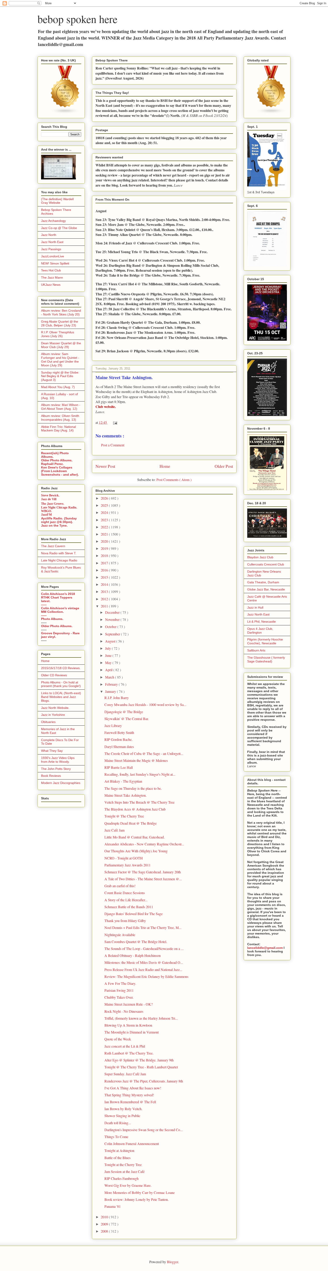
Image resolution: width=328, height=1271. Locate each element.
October (111, 626)
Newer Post (105, 466)
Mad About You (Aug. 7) (58, 387)
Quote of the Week (117, 1039)
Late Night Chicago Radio (59, 560)
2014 (105, 584)
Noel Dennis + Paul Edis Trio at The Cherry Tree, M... (142, 927)
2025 (105, 505)
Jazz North (48, 235)
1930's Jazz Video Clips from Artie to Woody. (58, 759)
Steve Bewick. (50, 495)
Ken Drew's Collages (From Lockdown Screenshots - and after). (60, 471)
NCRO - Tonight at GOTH (123, 858)
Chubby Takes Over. (118, 997)
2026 (105, 498)
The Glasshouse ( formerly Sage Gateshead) (266, 659)
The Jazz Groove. (52, 503)
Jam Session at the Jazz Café (124, 1171)
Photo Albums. (52, 619)
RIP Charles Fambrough (121, 1178)
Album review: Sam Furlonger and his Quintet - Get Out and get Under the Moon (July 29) (60, 359)
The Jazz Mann (52, 277)
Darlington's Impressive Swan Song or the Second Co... (143, 1129)
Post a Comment (112, 445)
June (108, 655)
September (113, 634)
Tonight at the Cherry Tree (123, 1164)
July (108, 648)
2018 (105, 555)
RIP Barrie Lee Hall (118, 767)
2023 (105, 519)
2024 (105, 512)
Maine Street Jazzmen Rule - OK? (128, 1004)
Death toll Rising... (117, 1122)
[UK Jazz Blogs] (65, 113)
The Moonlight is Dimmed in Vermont (131, 1032)
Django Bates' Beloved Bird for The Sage (133, 913)
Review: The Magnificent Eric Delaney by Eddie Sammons (146, 976)
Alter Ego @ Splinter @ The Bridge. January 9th (139, 1060)
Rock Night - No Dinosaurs (123, 1011)
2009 (105, 1224)
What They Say (52, 750)
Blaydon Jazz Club (260, 557)
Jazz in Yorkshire (53, 714)
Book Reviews (51, 775)
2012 (105, 599)
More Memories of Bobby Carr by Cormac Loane (139, 1192)
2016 (105, 570)
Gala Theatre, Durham (263, 582)
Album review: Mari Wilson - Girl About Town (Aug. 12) (60, 406)
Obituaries (48, 722)
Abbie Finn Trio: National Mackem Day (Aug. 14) (58, 428)
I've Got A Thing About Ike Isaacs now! (132, 1088)
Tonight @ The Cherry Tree (124, 816)
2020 (105, 541)
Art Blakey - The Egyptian (123, 781)
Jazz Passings (51, 249)
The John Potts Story (56, 769)
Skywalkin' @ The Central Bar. (126, 718)
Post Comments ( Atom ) (173, 479)
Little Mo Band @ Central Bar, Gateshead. (134, 837)
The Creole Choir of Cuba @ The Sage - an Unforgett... (143, 753)
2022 (105, 527)
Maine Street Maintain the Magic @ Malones (136, 760)
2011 (105, 606)
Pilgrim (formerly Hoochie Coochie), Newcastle (265, 641)
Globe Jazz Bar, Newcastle (266, 589)
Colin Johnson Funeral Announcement (131, 1143)
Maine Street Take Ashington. (125, 795)
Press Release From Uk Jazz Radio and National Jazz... (143, 969)
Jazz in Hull (255, 607)
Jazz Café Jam (114, 830)
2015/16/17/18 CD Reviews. (61, 668)
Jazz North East (52, 242)
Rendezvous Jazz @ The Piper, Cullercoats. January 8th (143, 1081)
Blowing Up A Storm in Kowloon (128, 1025)
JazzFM (46, 514)
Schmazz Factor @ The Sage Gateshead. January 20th (142, 872)
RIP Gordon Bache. (118, 739)
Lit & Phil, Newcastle (261, 621)
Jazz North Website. (55, 708)
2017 (105, 563)
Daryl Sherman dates (119, 746)
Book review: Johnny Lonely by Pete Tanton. (136, 1199)
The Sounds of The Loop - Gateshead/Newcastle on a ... (144, 948)
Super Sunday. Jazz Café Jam (125, 1073)
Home (165, 466)
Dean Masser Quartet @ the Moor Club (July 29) (61, 345)
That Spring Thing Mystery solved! (129, 1094)
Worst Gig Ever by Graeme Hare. (128, 1185)
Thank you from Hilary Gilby (125, 920)
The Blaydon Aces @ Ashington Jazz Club (135, 809)
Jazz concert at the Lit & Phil (124, 1046)
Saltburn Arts (256, 650)
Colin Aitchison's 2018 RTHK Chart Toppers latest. (58, 597)
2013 (105, 591)
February (112, 684)
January (111, 691)
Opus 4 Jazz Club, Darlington (260, 630)
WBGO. (46, 511)
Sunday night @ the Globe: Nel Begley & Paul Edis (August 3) (60, 376)
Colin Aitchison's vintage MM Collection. (60, 609)
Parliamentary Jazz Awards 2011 (127, 865)
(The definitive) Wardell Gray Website (57, 201)
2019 (105, 548)
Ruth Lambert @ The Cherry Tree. (129, 1053)
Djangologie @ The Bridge (123, 711)
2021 (105, 534)
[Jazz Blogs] (271, 113)
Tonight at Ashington (119, 1150)
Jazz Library (113, 725)
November (112, 619)
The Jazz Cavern (53, 546)
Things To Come (116, 1136)
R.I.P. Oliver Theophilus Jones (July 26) (57, 334)
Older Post (224, 466)
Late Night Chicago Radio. (59, 507)
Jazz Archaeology (53, 221)
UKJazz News (50, 284)
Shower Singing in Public (122, 1115)
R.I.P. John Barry (116, 697)
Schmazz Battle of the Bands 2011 (128, 906)
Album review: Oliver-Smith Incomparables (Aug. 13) (60, 417)
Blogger (172, 1261)
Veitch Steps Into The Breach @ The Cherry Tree (139, 802)
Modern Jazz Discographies (60, 783)
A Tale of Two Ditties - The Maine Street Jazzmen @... (143, 878)
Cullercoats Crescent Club (265, 564)
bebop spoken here (77, 19)
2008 (105, 1231)
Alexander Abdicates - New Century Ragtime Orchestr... (144, 844)
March (110, 677)
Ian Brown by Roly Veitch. (123, 1108)
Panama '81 (112, 1206)
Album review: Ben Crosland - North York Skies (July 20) (61, 312)
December (112, 612)
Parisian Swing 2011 (119, 990)
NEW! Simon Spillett (55, 263)
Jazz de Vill (48, 499)
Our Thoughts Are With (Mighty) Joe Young (136, 851)
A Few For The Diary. (120, 983)
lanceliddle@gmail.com (265, 948)
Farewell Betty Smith (119, 732)
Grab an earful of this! (119, 885)
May (108, 662)
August (110, 641)
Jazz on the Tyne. (54, 525)
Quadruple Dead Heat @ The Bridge (130, 823)
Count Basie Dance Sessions (124, 892)
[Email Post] (114, 422)
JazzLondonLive (52, 256)
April (109, 669)
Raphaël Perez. (52, 464)
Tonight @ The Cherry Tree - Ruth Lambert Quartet (141, 1067)
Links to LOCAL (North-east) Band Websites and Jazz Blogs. (61, 696)
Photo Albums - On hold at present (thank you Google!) (61, 684)
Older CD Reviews (54, 675)
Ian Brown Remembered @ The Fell (130, 1101)
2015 (105, 577)
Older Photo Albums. (57, 460)
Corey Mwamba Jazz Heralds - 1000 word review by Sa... (145, 704)
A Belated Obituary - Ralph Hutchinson (132, 955)
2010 (105, 1216)
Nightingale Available (119, 934)
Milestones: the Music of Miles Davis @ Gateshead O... (143, 962)
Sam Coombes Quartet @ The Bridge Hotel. (135, 941)
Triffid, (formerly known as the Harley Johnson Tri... (141, 1018)
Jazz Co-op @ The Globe (59, 228)
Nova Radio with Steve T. (58, 553)
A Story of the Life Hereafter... (125, 899)
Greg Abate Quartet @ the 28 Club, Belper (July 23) (59, 323)
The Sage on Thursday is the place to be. (133, 788)
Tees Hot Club (51, 270)
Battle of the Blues (117, 1157)
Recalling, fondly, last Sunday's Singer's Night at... (139, 774)
